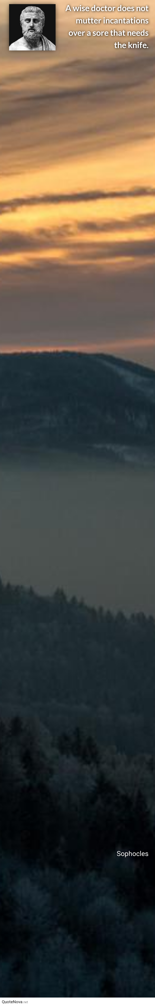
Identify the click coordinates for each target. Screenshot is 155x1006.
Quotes (99, 1002)
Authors (76, 1002)
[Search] (150, 1002)
